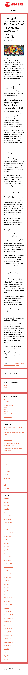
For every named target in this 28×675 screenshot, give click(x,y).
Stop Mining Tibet (14, 4)
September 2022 (8, 618)
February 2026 (8, 516)
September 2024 (8, 574)
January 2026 (7, 519)
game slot (6, 403)
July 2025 (6, 539)
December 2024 (8, 563)
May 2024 (6, 587)
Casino (5, 464)
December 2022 (8, 611)
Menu (15, 11)
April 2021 (6, 659)
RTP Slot (6, 365)
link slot (6, 415)
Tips (15, 365)
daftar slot (6, 401)
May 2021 (6, 656)
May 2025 (6, 546)
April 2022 (6, 625)
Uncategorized (8, 488)
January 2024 (7, 601)
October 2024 (7, 570)
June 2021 (6, 652)
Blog (11, 363)
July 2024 (6, 580)
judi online (6, 407)
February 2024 (8, 598)
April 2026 (6, 509)
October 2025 (7, 529)
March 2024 (7, 594)
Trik (18, 365)
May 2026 (6, 505)
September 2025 (8, 533)
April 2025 (6, 550)
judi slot (6, 411)
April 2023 (6, 608)
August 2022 (7, 621)
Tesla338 (6, 387)
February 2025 (8, 557)
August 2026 (7, 498)
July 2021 (6, 649)
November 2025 (8, 526)
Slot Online (11, 365)
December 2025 (8, 522)
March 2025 (7, 553)
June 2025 (6, 543)
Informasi (15, 363)
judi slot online (8, 413)
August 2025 (7, 536)
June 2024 (6, 584)
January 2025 (7, 560)
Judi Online (21, 363)
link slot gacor (8, 417)
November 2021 (8, 635)
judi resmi (6, 409)
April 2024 (6, 591)
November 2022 (8, 615)
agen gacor (7, 399)
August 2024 (7, 577)
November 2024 (8, 567)
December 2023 (8, 604)
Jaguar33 (6, 385)
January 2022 (7, 632)
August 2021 (7, 645)
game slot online (8, 405)
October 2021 (7, 639)
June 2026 (6, 502)
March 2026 (7, 512)
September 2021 (8, 642)
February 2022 (8, 628)
